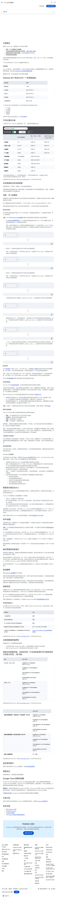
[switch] (14, 132)
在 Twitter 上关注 (50, 871)
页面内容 (5, 11)
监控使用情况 (31, 766)
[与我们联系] (41, 6)
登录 (55, 2)
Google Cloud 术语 (23, 888)
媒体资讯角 (48, 861)
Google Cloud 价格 (17, 847)
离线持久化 (38, 394)
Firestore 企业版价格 (12, 29)
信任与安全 (4, 851)
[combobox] (16, 128)
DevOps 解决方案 (28, 869)
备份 (10, 552)
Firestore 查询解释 (18, 217)
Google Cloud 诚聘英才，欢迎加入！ (50, 877)
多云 (3, 856)
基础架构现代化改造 (28, 848)
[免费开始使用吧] (51, 6)
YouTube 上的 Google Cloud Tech (50, 868)
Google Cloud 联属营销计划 (39, 848)
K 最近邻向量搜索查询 (13, 220)
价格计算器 (11, 813)
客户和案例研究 (5, 863)
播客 (47, 857)
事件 (47, 854)
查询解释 (11, 378)
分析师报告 (4, 866)
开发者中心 (48, 859)
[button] (28, 243)
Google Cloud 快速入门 (39, 854)
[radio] (22, 132)
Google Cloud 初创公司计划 (39, 878)
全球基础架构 (5, 859)
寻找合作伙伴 (49, 849)
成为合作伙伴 (49, 852)
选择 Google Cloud (6, 849)
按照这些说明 (7, 793)
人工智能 (26, 858)
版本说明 (37, 883)
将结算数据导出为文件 (43, 599)
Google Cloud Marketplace (38, 857)
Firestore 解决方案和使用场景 (17, 815)
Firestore (13, 811)
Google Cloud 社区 (50, 879)
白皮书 (3, 868)
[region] (28, 92)
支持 (36, 863)
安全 (25, 860)
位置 (3, 861)
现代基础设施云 (5, 854)
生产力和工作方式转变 (28, 863)
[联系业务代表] (28, 833)
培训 (36, 870)
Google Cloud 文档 (39, 851)
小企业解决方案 (27, 871)
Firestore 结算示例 (42, 801)
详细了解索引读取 (31, 51)
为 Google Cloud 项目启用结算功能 (23, 71)
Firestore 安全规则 (28, 457)
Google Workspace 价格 (17, 850)
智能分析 (26, 855)
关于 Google (4, 888)
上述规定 (35, 369)
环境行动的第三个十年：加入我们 (47, 888)
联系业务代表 (49, 847)
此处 (42, 175)
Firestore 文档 (12, 809)
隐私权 (10, 888)
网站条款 (15, 888)
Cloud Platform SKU (10, 35)
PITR (9, 522)
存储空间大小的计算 (37, 515)
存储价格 (25, 116)
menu (2, 2)
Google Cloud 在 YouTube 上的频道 (50, 865)
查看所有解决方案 (28, 873)
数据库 (25, 851)
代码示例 (37, 865)
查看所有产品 (16, 853)
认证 (36, 872)
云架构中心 (37, 867)
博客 (3, 871)
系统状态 (37, 881)
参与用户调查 (49, 873)
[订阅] (16, 892)
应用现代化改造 (27, 853)
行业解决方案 (27, 866)
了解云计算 (37, 860)
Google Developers (39, 875)
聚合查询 (8, 369)
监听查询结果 (15, 385)
